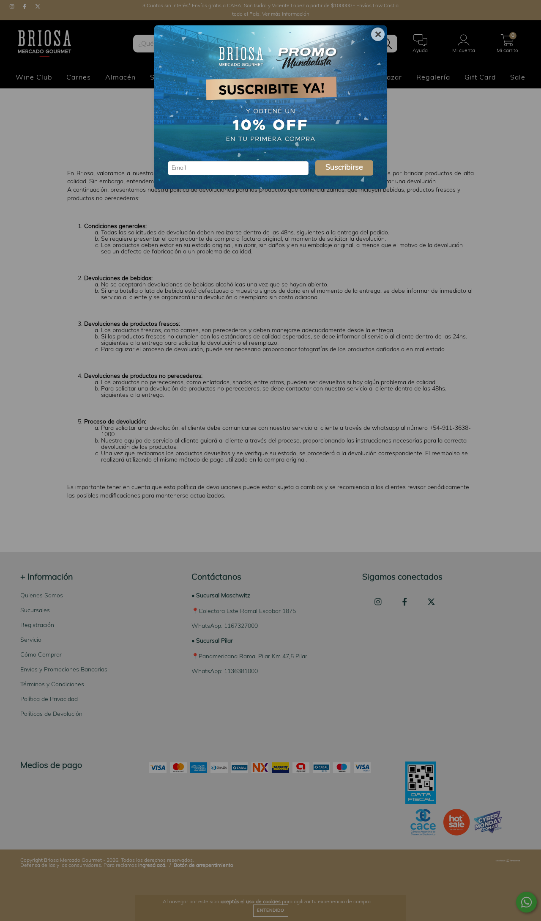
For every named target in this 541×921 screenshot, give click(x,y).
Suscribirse (344, 168)
